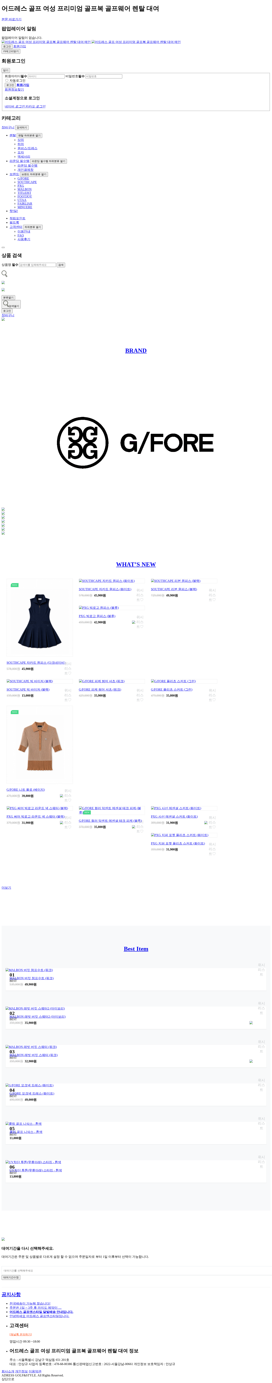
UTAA (22, 200)
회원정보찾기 (14, 89)
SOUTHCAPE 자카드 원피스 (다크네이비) (36, 662)
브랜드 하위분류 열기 (34, 174)
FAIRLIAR (25, 203)
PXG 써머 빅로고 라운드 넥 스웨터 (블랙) (36, 816)
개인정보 (21, 1371)
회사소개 (8, 1371)
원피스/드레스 (27, 148)
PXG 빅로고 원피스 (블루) (97, 616)
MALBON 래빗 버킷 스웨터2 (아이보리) (38, 1016)
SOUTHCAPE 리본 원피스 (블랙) (174, 589)
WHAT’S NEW (136, 564)
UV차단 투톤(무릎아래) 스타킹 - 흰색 (36, 1170)
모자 (21, 152)
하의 (21, 144)
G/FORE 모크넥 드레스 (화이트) (32, 1093)
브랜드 (14, 174)
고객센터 (16, 227)
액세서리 (24, 156)
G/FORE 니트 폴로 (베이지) (26, 789)
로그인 (7, 46)
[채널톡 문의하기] (21, 1334)
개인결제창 (25, 169)
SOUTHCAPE (27, 182)
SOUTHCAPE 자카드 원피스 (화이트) (105, 589)
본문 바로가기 (12, 19)
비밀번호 (75, 76)
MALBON (25, 189)
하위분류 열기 (33, 227)
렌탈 (13, 135)
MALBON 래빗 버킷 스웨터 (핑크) (34, 1055)
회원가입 (19, 46)
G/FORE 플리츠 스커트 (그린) (171, 689)
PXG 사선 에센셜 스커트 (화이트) (174, 816)
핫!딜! (14, 211)
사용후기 (24, 239)
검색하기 (22, 127)
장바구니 (8, 127)
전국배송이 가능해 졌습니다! (30, 1303)
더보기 (6, 887)
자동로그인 (17, 80)
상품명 (10, 264)
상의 (21, 140)
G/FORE (23, 178)
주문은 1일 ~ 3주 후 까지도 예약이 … (36, 1307)
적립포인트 (17, 218)
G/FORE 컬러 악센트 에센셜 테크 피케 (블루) (110, 820)
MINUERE (25, 207)
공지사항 (11, 1294)
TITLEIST (24, 192)
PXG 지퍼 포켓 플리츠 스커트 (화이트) (178, 843)
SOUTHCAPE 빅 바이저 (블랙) (28, 689)
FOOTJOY (25, 196)
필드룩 (14, 222)
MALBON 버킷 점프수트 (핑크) (32, 978)
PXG (21, 185)
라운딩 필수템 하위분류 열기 (48, 161)
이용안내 (24, 231)
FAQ (21, 235)
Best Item (136, 949)
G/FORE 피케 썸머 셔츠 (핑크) (100, 689)
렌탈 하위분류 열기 (29, 135)
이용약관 (35, 1371)
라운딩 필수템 (19, 161)
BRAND (136, 350)
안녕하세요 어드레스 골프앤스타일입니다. (39, 1316)
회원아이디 (16, 76)
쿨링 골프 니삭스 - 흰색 (26, 1132)
